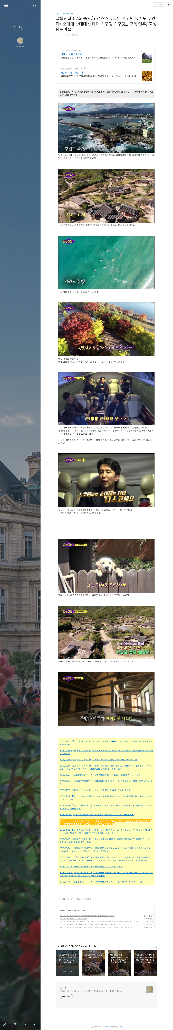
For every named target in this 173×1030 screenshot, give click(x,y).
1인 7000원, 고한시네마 (73, 72)
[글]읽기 (62, 910)
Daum (106, 1027)
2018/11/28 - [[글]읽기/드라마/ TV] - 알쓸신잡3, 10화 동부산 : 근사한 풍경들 (95, 790)
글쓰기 (5, 1024)
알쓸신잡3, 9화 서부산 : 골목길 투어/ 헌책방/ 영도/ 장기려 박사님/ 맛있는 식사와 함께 (87, 916)
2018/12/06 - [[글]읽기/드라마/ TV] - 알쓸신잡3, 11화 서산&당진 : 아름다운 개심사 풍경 (100, 775)
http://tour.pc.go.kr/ (69, 50)
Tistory (120, 1027)
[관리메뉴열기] (168, 4)
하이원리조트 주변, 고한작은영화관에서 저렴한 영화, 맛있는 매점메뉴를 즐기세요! (98, 76)
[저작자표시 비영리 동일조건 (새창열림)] (88, 899)
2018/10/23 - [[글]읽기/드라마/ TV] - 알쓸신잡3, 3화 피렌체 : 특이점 (91, 866)
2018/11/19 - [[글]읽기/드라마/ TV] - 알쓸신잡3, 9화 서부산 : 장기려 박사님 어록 (97, 814)
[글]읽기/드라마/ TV (64, 13)
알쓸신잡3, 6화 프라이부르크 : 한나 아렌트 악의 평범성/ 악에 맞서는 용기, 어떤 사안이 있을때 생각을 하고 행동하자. (96, 927)
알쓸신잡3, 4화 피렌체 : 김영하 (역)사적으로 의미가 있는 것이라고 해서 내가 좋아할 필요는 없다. (90, 924)
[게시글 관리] (71, 899)
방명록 (15, 1024)
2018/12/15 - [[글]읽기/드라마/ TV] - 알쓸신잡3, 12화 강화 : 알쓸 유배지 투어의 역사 (99, 759)
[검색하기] (34, 5)
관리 (35, 1024)
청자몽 (20, 28)
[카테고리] (6, 5)
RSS (25, 1024)
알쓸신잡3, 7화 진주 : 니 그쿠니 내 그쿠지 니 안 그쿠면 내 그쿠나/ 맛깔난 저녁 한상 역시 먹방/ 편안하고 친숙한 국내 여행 (97, 922)
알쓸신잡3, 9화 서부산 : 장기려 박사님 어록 (73, 919)
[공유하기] (67, 899)
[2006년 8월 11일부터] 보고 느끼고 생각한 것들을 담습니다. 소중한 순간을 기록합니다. (91, 991)
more (155, 947)
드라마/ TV (69, 910)
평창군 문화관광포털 (71, 54)
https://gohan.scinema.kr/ (71, 69)
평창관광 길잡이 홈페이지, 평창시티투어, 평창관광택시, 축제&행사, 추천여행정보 (98, 57)
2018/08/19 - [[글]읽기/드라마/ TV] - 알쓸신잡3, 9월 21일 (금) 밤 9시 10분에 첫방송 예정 (101, 881)
